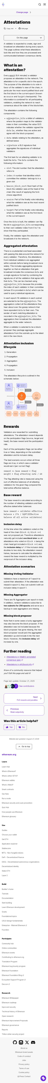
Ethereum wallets (8, 780)
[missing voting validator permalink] (3, 573)
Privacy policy (24, 1064)
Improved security (9, 1007)
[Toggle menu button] (44, 4)
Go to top (26, 746)
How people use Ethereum (12, 812)
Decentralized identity (10, 866)
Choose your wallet (9, 835)
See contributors (26, 686)
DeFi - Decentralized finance (13, 857)
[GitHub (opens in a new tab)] (15, 1042)
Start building (7, 903)
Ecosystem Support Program (14, 980)
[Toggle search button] (39, 4)
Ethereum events (8, 953)
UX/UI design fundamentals (12, 921)
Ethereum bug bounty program (13, 966)
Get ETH (5, 839)
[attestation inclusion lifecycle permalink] (3, 345)
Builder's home (7, 889)
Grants (4, 912)
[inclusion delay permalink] (3, 524)
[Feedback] (43, 1078)
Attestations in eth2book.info (20, 664)
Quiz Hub (5, 807)
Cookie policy (24, 1072)
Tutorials (5, 894)
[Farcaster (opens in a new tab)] (21, 1042)
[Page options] (15, 28)
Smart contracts (8, 789)
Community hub (8, 944)
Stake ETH (6, 871)
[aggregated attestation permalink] (3, 246)
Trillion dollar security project (13, 1034)
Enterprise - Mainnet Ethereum (14, 925)
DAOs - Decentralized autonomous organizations (20, 862)
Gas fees (5, 794)
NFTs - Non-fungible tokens (12, 853)
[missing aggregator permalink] (3, 594)
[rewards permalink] (3, 426)
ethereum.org (9, 754)
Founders (5, 930)
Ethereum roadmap (9, 1003)
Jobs (24, 1060)
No (23, 727)
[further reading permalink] (3, 651)
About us (24, 1048)
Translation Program (9, 962)
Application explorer (9, 844)
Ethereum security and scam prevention (17, 803)
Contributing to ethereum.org (13, 957)
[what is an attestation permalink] (3, 67)
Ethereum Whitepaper (10, 998)
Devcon (6, 984)
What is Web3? (7, 785)
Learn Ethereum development (13, 907)
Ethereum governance (10, 1025)
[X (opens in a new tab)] (27, 1042)
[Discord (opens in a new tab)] (33, 1042)
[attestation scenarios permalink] (3, 566)
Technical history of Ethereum (13, 1011)
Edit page (23, 29)
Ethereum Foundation (10, 971)
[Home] (3, 4)
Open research (8, 1016)
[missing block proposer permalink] (3, 615)
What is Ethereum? (9, 771)
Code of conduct (24, 1056)
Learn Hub (6, 767)
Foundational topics (9, 916)
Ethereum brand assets (24, 1052)
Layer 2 (5, 875)
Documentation (7, 898)
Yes (11, 727)
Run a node (6, 798)
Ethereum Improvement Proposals (15, 1021)
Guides (4, 830)
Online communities (9, 948)
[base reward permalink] (3, 495)
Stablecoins (6, 848)
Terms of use (24, 1068)
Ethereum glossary (9, 816)
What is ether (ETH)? (10, 776)
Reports (5, 1030)
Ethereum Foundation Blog (13, 975)
